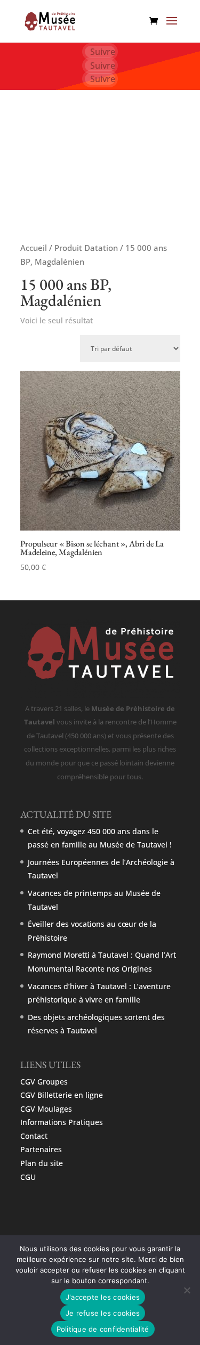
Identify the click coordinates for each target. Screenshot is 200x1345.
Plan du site (41, 1163)
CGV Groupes (44, 1082)
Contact (33, 1136)
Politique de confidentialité (103, 1329)
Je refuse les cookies (103, 1313)
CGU (28, 1177)
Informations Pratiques (61, 1122)
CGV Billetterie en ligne (61, 1095)
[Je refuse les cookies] (186, 1290)
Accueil (33, 247)
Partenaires (41, 1149)
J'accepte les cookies (103, 1297)
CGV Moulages (46, 1109)
